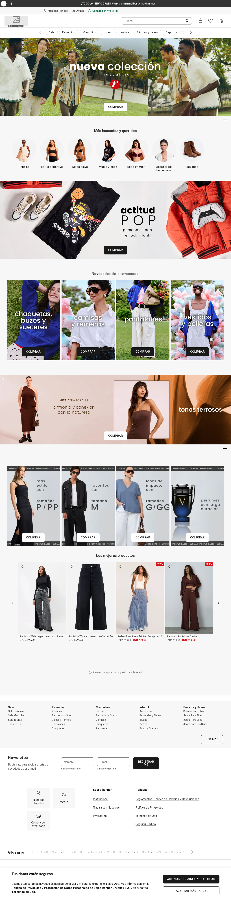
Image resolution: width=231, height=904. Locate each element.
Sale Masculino (16, 715)
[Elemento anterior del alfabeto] (34, 852)
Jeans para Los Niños (195, 724)
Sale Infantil (15, 719)
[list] (112, 852)
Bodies (143, 724)
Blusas (143, 719)
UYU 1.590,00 (124, 640)
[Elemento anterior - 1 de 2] (3, 3)
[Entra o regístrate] (200, 20)
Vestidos (57, 711)
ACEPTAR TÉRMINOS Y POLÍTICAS (191, 879)
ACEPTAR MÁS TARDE (191, 890)
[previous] (12, 603)
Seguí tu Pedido (146, 824)
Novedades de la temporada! (115, 274)
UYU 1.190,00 (173, 640)
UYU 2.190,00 (27, 639)
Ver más (212, 739)
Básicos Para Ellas (193, 711)
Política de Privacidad (149, 807)
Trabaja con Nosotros (106, 807)
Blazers (100, 711)
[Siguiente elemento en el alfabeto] (190, 852)
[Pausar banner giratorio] (4, 42)
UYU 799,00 (139, 640)
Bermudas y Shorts (63, 715)
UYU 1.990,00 (76, 639)
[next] (218, 603)
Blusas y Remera (61, 719)
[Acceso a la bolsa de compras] (220, 21)
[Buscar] (186, 21)
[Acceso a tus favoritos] (210, 21)
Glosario (16, 852)
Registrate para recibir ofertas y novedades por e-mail (28, 766)
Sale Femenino (16, 711)
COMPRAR (115, 107)
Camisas (101, 719)
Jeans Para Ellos (192, 719)
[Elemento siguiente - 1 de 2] (227, 3)
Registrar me (146, 763)
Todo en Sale (15, 724)
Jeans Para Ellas (192, 715)
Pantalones (58, 724)
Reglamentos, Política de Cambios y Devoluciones (167, 799)
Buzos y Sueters (149, 728)
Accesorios (146, 711)
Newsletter (18, 757)
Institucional (100, 799)
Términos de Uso (146, 816)
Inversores (100, 816)
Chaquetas (58, 728)
